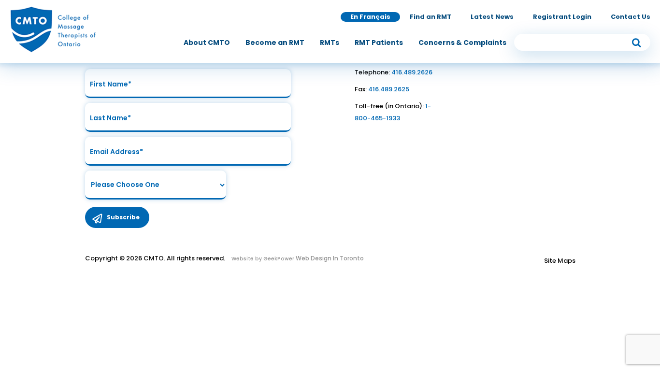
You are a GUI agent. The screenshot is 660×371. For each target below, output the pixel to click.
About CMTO (207, 42)
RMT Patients (379, 42)
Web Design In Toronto (329, 258)
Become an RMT (274, 42)
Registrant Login (562, 16)
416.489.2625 (388, 89)
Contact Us (630, 16)
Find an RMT (430, 16)
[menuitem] (207, 42)
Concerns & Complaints (462, 42)
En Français (370, 16)
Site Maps (559, 260)
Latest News (492, 16)
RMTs (329, 42)
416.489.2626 (411, 72)
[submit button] (636, 42)
